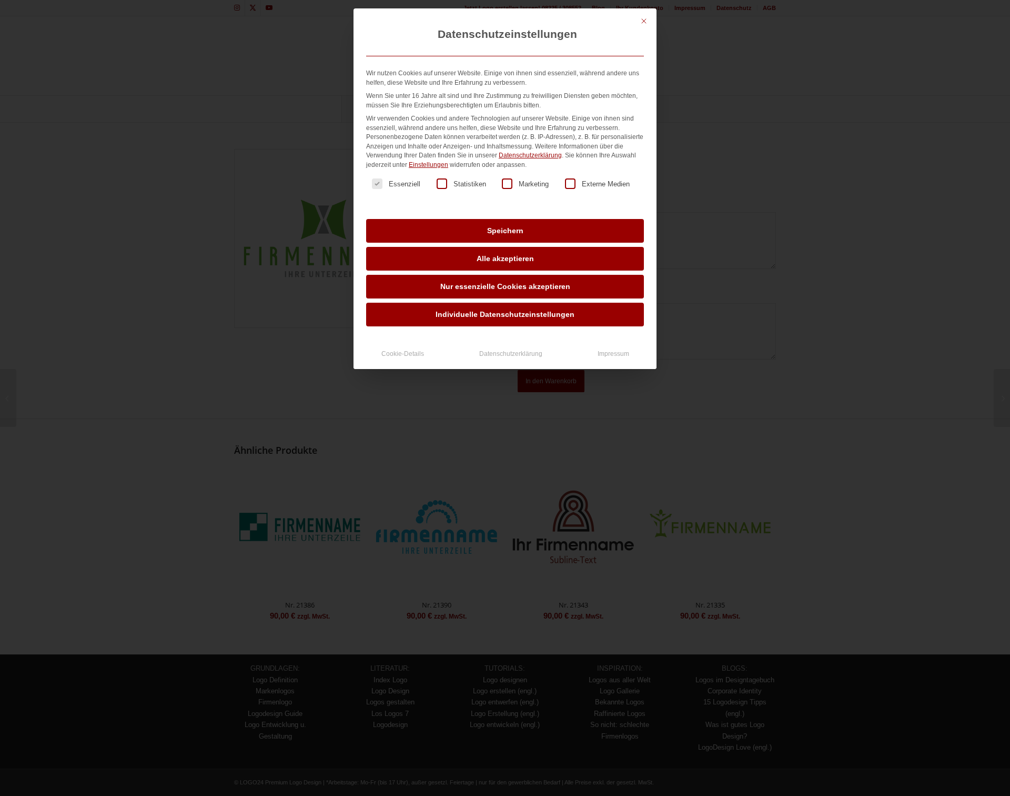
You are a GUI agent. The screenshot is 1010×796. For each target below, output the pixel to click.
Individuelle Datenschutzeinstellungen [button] (505, 314)
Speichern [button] (505, 230)
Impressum (613, 353)
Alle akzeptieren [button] (505, 258)
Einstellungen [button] (428, 164)
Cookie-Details (402, 353)
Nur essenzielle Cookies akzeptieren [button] (505, 286)
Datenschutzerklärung (530, 155)
